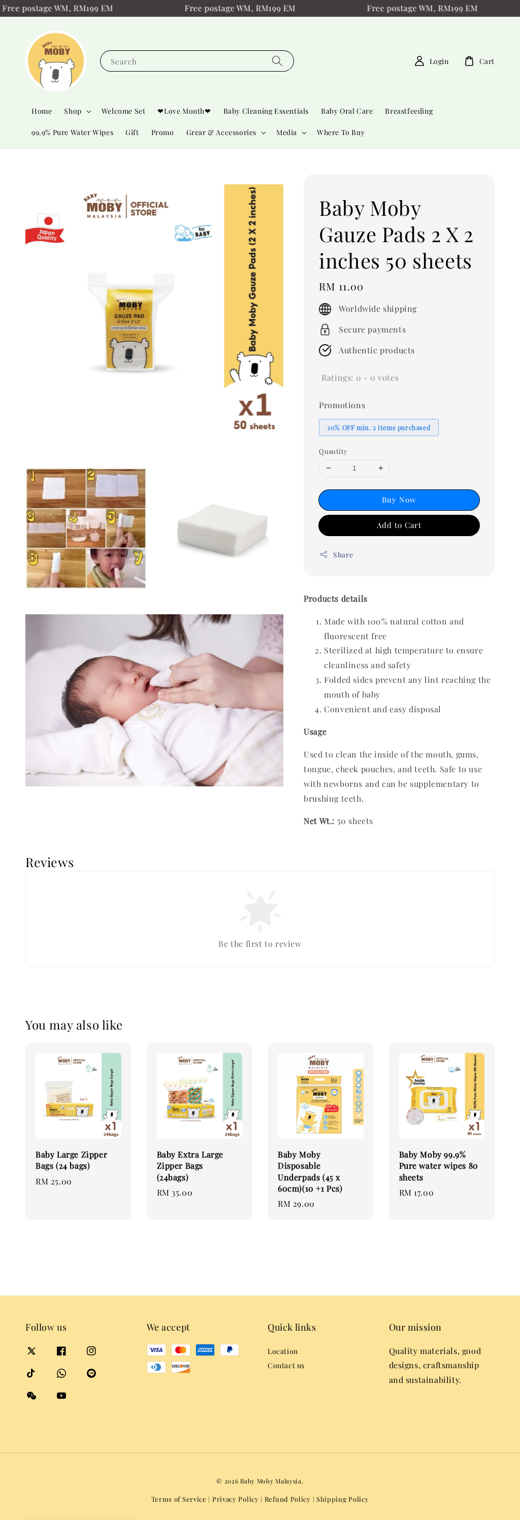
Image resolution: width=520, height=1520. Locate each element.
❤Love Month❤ (184, 111)
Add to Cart (399, 525)
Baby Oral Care (347, 111)
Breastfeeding (409, 111)
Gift (132, 132)
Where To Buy (341, 132)
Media (286, 132)
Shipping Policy (342, 1499)
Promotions (342, 405)
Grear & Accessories (221, 132)
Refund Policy (288, 1499)
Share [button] (343, 554)
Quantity (333, 451)
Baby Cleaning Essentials (266, 111)
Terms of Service (179, 1499)
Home (41, 111)
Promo (162, 132)
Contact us (286, 1365)
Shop (72, 111)
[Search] (277, 61)
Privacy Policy (235, 1499)
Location (283, 1351)
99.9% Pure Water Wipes (72, 132)
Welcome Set (124, 111)
